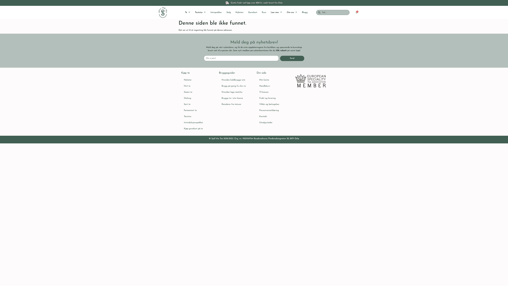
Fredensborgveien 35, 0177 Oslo (283, 139)
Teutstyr (187, 116)
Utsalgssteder (265, 123)
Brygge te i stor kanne (232, 98)
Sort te (187, 104)
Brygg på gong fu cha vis (234, 86)
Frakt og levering (267, 98)
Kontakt (263, 116)
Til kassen (264, 92)
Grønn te (188, 92)
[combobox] (334, 12)
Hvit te (187, 86)
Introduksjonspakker (193, 123)
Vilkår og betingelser (269, 104)
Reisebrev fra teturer (231, 104)
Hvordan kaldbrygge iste (233, 80)
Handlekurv (264, 86)
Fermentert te (190, 110)
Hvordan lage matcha (232, 92)
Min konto (264, 80)
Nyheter (188, 80)
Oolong (187, 98)
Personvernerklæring (269, 110)
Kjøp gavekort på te (193, 129)
